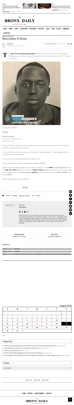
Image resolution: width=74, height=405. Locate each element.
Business (4, 4)
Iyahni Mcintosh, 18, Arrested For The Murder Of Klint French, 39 (22, 348)
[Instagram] (70, 198)
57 (37, 170)
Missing (4, 36)
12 (37, 320)
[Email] (70, 209)
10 (17, 320)
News (12, 36)
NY (33, 195)
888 (34, 170)
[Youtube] (70, 206)
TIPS (14, 170)
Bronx (8, 195)
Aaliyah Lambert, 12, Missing (19, 236)
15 (66, 320)
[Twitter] (70, 195)
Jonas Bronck (5, 11)
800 (7, 170)
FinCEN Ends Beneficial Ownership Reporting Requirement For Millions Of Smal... (11, 7)
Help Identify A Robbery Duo (54, 236)
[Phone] (70, 213)
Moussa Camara (24, 195)
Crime (8, 36)
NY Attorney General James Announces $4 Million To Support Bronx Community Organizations (30, 346)
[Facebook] (70, 191)
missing (14, 195)
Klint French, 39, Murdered (11, 350)
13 (47, 320)
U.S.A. (53, 4)
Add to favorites (49, 43)
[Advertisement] (37, 282)
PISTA (41, 170)
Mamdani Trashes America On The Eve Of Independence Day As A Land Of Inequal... (61, 7)
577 (10, 170)
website (34, 172)
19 (37, 323)
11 (27, 320)
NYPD (38, 195)
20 (47, 323)
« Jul (3, 335)
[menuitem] (5, 29)
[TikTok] (70, 202)
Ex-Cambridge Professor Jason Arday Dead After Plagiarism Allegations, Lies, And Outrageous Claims (32, 355)
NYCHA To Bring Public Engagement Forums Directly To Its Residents (23, 353)
